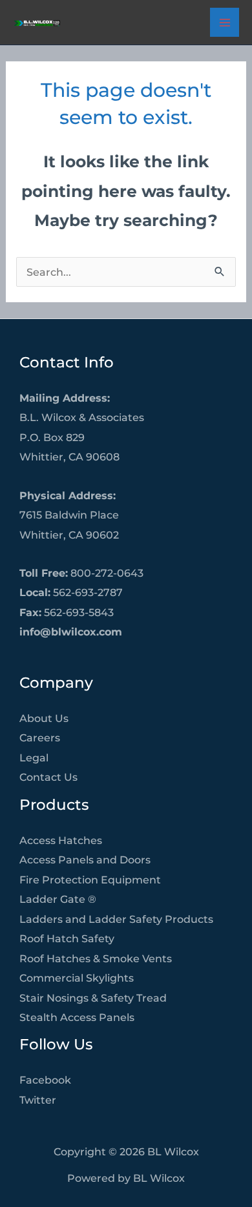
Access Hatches (60, 840)
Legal (33, 757)
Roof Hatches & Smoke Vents (95, 958)
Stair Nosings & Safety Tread (93, 997)
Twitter (37, 1099)
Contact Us (48, 776)
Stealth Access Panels (76, 1017)
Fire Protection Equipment (90, 879)
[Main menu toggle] (224, 22)
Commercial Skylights (76, 977)
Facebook (45, 1079)
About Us (43, 718)
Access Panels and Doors (85, 859)
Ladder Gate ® (57, 898)
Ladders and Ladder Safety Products (116, 919)
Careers (39, 737)
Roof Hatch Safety (66, 938)
